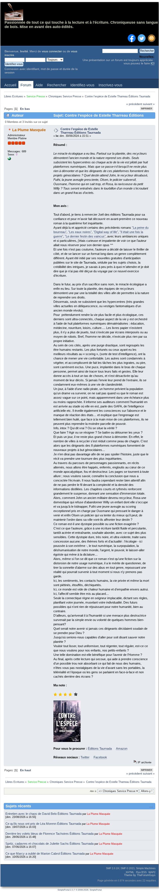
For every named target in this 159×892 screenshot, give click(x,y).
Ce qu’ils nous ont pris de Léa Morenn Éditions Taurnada (43, 823)
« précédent (134, 104)
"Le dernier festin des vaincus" (85, 236)
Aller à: (93, 791)
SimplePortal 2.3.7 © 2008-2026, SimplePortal (80, 890)
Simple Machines (145, 868)
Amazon (121, 748)
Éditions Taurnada (100, 748)
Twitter (85, 757)
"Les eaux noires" (80, 232)
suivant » (149, 104)
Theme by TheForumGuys (139, 875)
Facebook (100, 757)
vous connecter (52, 51)
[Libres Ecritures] (9, 159)
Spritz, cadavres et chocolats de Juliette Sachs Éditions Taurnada (49, 843)
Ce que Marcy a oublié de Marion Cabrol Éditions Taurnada (45, 853)
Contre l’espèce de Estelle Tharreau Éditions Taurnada (80, 130)
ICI (152, 63)
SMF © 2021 (128, 868)
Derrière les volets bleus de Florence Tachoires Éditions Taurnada (49, 833)
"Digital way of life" (105, 232)
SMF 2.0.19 (112, 868)
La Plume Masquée (29, 130)
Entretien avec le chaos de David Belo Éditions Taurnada (43, 813)
